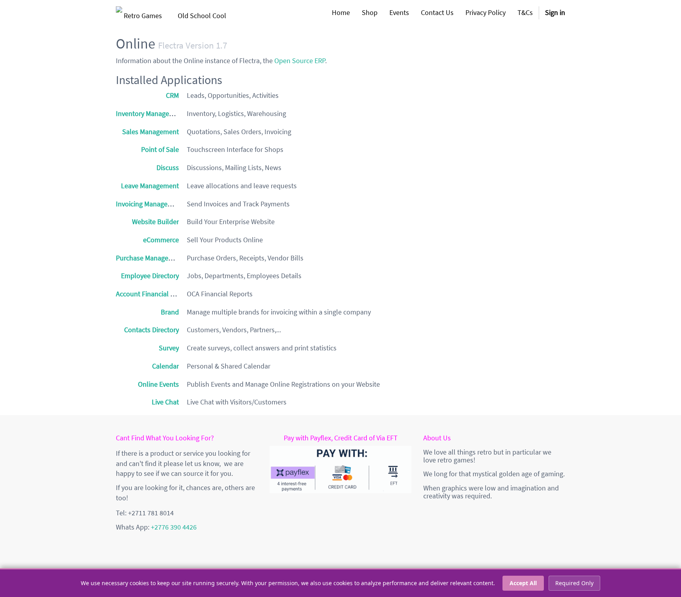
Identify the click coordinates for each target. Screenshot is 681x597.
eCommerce (161, 239)
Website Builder (155, 221)
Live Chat (165, 401)
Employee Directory (150, 275)
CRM (172, 95)
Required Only (574, 583)
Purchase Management (150, 257)
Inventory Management (150, 113)
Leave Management (150, 185)
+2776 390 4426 (174, 526)
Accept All (523, 583)
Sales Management (150, 131)
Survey (169, 347)
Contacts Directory (151, 329)
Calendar (165, 366)
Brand (170, 311)
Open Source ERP (299, 60)
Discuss (167, 167)
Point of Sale (160, 149)
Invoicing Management (149, 203)
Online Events (158, 384)
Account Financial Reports (155, 293)
